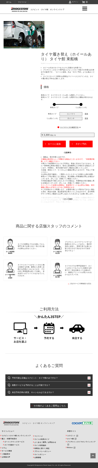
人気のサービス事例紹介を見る (80, 283)
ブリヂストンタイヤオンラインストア (81, 442)
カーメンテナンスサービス (14, 442)
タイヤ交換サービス (11, 445)
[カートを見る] (83, 3)
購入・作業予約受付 (9, 439)
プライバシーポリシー (42, 451)
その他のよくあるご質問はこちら (49, 406)
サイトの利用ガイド (41, 439)
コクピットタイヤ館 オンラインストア (16, 436)
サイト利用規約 (40, 445)
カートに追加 (54, 144)
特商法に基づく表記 (41, 448)
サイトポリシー (40, 454)
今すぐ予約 (81, 144)
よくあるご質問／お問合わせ (45, 442)
